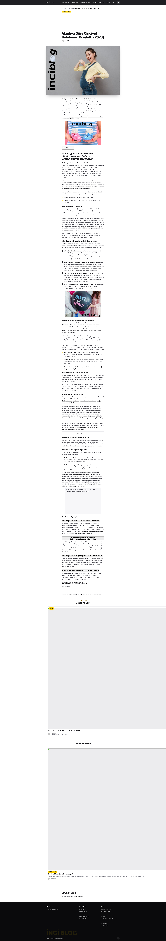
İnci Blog (50, 2)
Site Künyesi (104, 925)
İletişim (103, 916)
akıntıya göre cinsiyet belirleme (78, 117)
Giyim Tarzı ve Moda (85, 2)
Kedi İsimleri (106, 2)
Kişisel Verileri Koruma (107, 918)
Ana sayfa (64, 8)
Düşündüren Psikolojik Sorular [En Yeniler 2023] (64, 731)
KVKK (102, 921)
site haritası (104, 923)
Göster (71, 148)
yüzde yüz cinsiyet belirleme (95, 117)
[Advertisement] (83, 22)
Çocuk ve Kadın (74, 2)
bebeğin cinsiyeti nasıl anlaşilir (70, 119)
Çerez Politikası (105, 911)
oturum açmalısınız (78, 896)
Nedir (112, 2)
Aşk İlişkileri (65, 2)
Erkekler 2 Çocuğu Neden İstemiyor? (60, 874)
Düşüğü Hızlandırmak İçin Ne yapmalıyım (73, 433)
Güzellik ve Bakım (96, 2)
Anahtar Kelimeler (106, 909)
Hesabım (103, 914)
